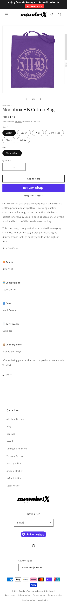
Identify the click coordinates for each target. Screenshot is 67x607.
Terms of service (55, 595)
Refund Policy (14, 478)
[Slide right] (40, 99)
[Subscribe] (49, 523)
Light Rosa (54, 132)
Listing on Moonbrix (17, 448)
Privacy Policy (14, 463)
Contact (11, 433)
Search (10, 441)
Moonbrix (23, 591)
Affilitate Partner (15, 418)
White (23, 140)
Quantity (6, 160)
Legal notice (43, 600)
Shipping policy (28, 600)
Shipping (18, 121)
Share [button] (9, 374)
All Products (34, 6)
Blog (9, 426)
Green (24, 132)
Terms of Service (15, 456)
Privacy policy (39, 595)
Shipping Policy (15, 470)
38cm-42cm (12, 153)
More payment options (34, 195)
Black (9, 140)
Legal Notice (13, 485)
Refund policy (24, 595)
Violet (9, 132)
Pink (37, 132)
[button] (6, 14)
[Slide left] (26, 99)
